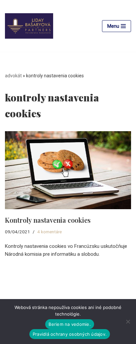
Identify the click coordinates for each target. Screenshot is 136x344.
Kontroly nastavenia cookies (47, 219)
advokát (13, 75)
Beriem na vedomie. (70, 324)
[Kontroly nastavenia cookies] (68, 170)
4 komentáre (49, 231)
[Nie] (127, 321)
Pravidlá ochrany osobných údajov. (70, 334)
